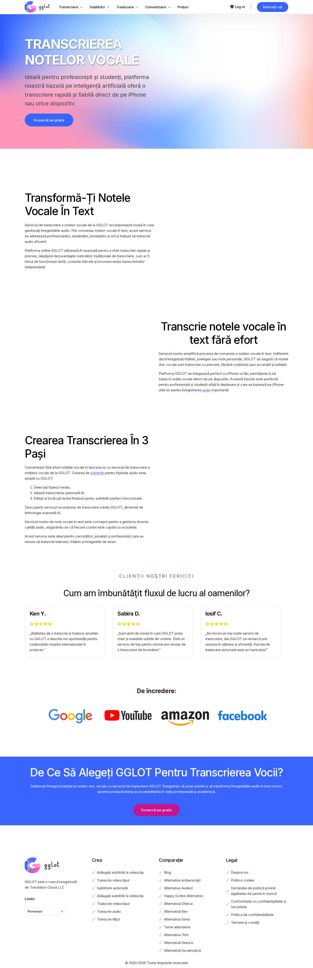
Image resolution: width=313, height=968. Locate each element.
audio (206, 390)
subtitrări (97, 473)
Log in (240, 7)
